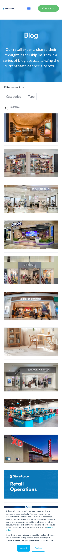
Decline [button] (38, 548)
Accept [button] (23, 548)
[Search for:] (23, 106)
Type (31, 96)
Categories (13, 96)
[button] (29, 8)
